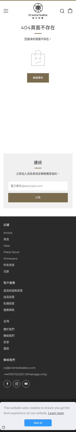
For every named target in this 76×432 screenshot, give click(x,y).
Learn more (56, 413)
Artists (8, 233)
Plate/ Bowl (11, 252)
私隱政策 (9, 303)
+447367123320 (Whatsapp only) (25, 374)
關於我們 (9, 329)
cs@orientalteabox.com (20, 368)
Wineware (10, 258)
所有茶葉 (9, 265)
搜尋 (6, 348)
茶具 (6, 239)
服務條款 (9, 310)
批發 (6, 342)
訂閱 (38, 197)
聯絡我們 (9, 335)
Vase (7, 245)
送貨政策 (9, 297)
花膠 (6, 271)
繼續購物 (38, 77)
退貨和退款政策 (13, 290)
